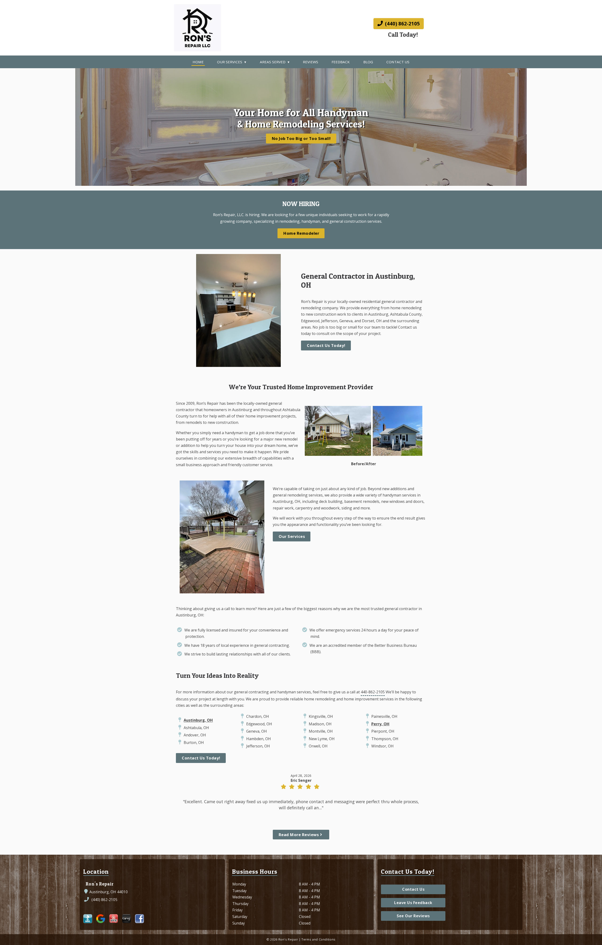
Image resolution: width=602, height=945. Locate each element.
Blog (368, 62)
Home (198, 62)
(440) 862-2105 (402, 23)
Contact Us (397, 62)
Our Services (229, 62)
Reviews (310, 62)
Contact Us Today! (326, 345)
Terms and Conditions (318, 939)
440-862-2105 (373, 692)
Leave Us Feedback (413, 902)
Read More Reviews (299, 834)
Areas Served (272, 62)
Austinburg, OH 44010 (108, 891)
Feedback (341, 62)
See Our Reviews (413, 915)
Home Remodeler (301, 233)
